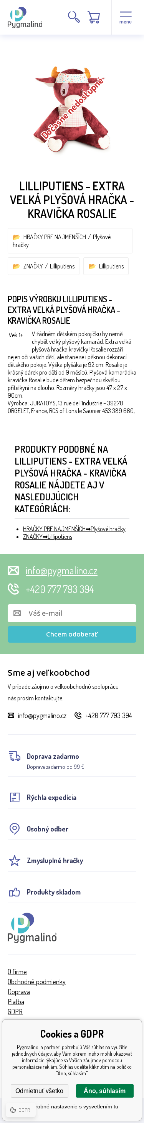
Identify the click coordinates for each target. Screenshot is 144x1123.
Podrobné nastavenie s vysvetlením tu (72, 1106)
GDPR (15, 1011)
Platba (16, 1001)
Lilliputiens (62, 266)
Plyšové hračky (108, 529)
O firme (17, 971)
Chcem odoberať (72, 634)
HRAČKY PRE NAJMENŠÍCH (54, 237)
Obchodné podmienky (37, 981)
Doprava (19, 991)
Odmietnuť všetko (39, 1091)
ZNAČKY (33, 266)
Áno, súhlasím (105, 1091)
